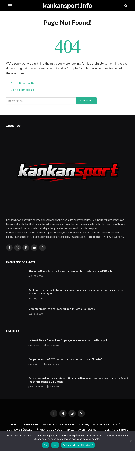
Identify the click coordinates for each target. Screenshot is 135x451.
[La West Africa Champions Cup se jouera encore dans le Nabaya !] (15, 345)
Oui (45, 445)
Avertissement (89, 430)
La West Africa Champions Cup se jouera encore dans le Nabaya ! (67, 340)
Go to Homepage (22, 89)
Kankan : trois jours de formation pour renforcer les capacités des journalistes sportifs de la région (75, 292)
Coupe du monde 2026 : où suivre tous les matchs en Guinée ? (65, 359)
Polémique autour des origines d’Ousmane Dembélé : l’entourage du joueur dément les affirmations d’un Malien (78, 380)
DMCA (70, 430)
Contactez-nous (116, 430)
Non (55, 445)
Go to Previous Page (24, 83)
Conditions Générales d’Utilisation (48, 424)
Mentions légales (20, 430)
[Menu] (10, 6)
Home (14, 424)
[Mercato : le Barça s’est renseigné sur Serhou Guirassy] (15, 313)
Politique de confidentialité (99, 424)
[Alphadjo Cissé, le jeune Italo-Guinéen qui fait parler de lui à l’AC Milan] (15, 275)
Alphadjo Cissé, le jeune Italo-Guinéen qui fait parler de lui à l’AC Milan (71, 271)
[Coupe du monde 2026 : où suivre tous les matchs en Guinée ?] (15, 364)
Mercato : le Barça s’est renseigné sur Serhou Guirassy (61, 309)
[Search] (125, 6)
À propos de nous (49, 430)
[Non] (130, 441)
